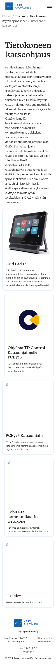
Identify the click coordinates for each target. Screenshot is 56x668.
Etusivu (6, 16)
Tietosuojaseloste (43, 658)
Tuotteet (20, 16)
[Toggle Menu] (49, 6)
